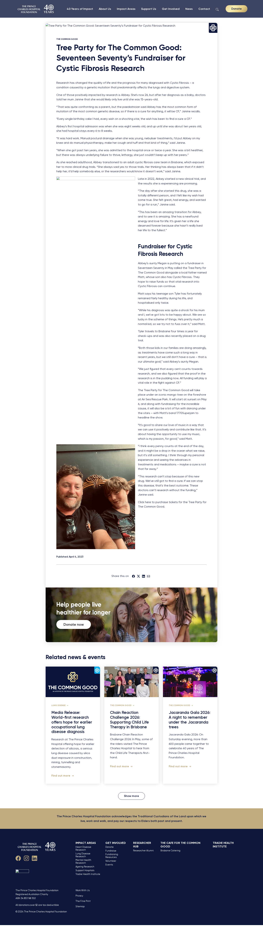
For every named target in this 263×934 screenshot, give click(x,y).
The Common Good (67, 39)
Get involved (115, 843)
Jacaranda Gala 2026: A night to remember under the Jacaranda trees (189, 719)
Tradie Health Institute (88, 874)
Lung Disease (58, 705)
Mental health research (83, 861)
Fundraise (110, 850)
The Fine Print (83, 901)
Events (109, 864)
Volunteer (110, 861)
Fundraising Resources (111, 855)
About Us (105, 9)
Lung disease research (83, 855)
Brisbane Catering (170, 850)
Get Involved (171, 9)
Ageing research (85, 866)
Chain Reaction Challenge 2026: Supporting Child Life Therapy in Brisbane (129, 719)
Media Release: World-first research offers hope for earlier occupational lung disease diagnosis (71, 722)
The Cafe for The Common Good (180, 844)
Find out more (61, 775)
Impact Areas (126, 9)
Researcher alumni (143, 850)
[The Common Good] (36, 9)
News (189, 9)
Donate (236, 8)
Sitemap (80, 906)
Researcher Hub (142, 844)
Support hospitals (85, 870)
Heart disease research (83, 848)
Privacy (79, 895)
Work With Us (83, 890)
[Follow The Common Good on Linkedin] (34, 857)
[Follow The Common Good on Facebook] (18, 857)
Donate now (74, 624)
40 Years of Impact (80, 9)
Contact (204, 9)
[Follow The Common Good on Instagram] (26, 857)
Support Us (148, 9)
